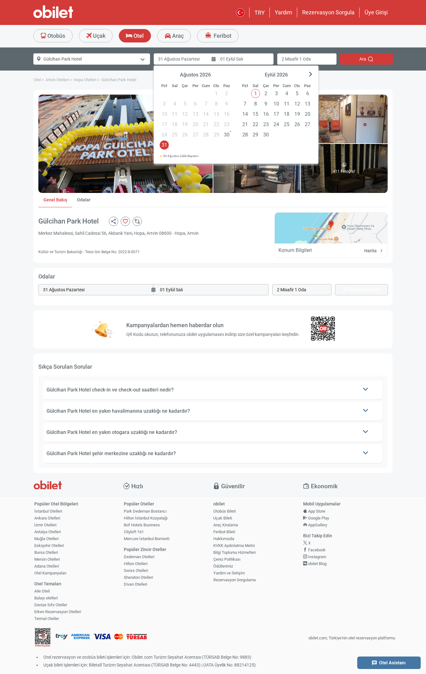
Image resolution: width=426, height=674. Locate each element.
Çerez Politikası (226, 559)
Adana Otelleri (46, 566)
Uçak (98, 35)
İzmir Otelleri (45, 525)
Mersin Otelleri (47, 559)
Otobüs (55, 35)
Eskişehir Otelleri (49, 545)
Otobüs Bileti (224, 511)
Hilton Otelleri (136, 563)
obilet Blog (317, 563)
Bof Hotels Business (142, 525)
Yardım (283, 12)
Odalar (83, 199)
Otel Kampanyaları (50, 573)
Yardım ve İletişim (229, 573)
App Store (316, 511)
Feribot (221, 35)
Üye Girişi (376, 12)
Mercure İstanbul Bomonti (146, 538)
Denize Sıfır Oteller (50, 605)
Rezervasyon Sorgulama (234, 580)
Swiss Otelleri (136, 570)
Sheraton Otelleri (138, 577)
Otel (138, 35)
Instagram (316, 556)
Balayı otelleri (46, 598)
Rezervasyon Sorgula (328, 12)
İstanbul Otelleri (48, 511)
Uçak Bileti (222, 518)
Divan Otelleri (135, 584)
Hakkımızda (223, 538)
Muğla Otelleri (46, 538)
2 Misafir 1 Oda (296, 59)
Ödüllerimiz (223, 566)
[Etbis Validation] (42, 638)
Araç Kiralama (225, 525)
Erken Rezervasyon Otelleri (57, 611)
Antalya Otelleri (47, 531)
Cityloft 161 (134, 531)
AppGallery (317, 525)
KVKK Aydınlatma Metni (234, 545)
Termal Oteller (46, 618)
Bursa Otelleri (46, 552)
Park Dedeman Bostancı (145, 511)
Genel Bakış (55, 199)
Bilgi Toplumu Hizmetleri (234, 552)
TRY (259, 12)
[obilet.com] (68, 17)
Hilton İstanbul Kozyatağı (145, 518)
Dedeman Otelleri (139, 556)
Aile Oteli (42, 591)
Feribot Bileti (224, 531)
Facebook (316, 550)
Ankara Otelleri (47, 518)
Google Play (318, 518)
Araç (177, 35)
